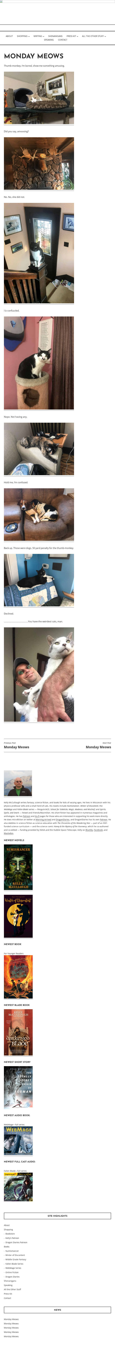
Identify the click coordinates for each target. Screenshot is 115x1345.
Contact (62, 39)
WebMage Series (13, 1268)
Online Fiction (12, 1272)
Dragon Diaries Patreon (16, 1242)
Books (6, 1246)
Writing (38, 36)
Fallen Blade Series (14, 1263)
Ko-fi (37, 816)
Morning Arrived (43, 819)
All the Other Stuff (93, 36)
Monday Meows (16, 745)
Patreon (26, 816)
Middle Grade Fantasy (15, 1259)
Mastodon (8, 833)
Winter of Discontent (15, 1255)
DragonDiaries (62, 819)
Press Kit (71, 36)
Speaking (49, 39)
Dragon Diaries (12, 1276)
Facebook (98, 830)
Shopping (22, 36)
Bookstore (10, 1233)
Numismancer (12, 1251)
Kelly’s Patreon (12, 1238)
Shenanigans (55, 36)
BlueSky (89, 830)
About (9, 36)
